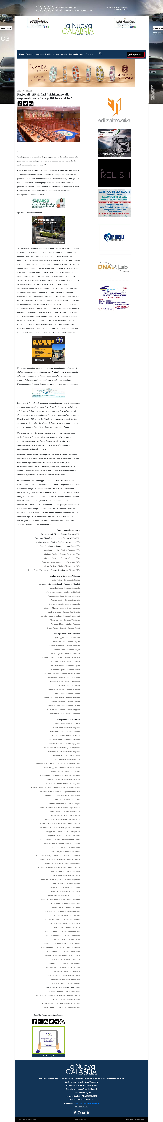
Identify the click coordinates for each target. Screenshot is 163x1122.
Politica (48, 54)
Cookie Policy (129, 1119)
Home (22, 54)
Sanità (56, 54)
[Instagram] (79, 1113)
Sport (82, 54)
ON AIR (138, 55)
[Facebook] (75, 1113)
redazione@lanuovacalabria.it (86, 1103)
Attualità (63, 54)
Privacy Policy (139, 1119)
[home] (78, 28)
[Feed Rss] (88, 1113)
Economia (73, 54)
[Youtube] (84, 1113)
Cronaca (40, 54)
